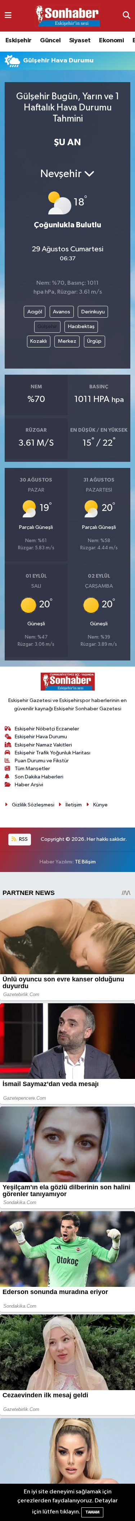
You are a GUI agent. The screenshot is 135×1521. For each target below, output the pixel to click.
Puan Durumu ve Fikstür (42, 760)
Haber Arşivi (29, 784)
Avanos (61, 311)
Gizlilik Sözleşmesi (33, 804)
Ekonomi (111, 40)
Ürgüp (94, 341)
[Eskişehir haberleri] (67, 16)
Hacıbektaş (81, 326)
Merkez (67, 341)
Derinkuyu (93, 311)
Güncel (50, 40)
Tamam (92, 1512)
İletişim (74, 804)
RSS (23, 839)
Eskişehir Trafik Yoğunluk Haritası (52, 752)
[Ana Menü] (8, 16)
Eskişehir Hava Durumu (41, 736)
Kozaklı (38, 341)
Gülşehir (47, 326)
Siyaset (80, 40)
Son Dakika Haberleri (39, 777)
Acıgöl (34, 311)
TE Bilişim (85, 861)
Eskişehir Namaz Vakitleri (43, 745)
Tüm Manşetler (32, 768)
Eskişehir (18, 40)
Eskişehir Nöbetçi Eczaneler (47, 728)
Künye (100, 804)
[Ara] (126, 16)
